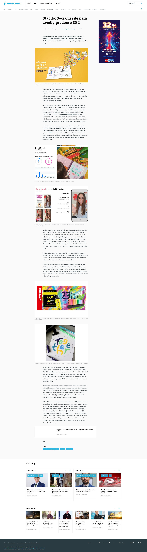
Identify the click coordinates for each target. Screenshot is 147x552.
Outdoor (43, 9)
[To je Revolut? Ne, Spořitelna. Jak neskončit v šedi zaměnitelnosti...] (65, 522)
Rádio (36, 9)
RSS (133, 542)
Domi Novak (69, 449)
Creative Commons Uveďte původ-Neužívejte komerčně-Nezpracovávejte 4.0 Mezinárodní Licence (24, 548)
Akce (35, 3)
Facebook (92, 542)
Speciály (95, 9)
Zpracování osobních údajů (23, 542)
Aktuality (10, 9)
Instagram (51, 449)
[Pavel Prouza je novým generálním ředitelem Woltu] (98, 522)
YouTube (62, 449)
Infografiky (58, 3)
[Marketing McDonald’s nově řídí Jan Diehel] (49, 522)
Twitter (103, 542)
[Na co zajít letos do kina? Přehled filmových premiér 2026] (33, 522)
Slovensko (103, 9)
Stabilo (45, 449)
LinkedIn (113, 542)
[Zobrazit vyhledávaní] (141, 9)
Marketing (50, 9)
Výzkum (74, 9)
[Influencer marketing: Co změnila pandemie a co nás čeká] (65, 432)
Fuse (57, 449)
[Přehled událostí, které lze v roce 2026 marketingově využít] (115, 522)
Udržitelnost (87, 9)
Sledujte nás (132, 3)
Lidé (80, 9)
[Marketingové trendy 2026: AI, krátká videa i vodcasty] (82, 522)
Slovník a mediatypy (46, 3)
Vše (4, 9)
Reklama (63, 9)
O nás (5, 542)
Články (29, 3)
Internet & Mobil (23, 9)
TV (15, 9)
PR (69, 9)
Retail (56, 9)
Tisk (31, 9)
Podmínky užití (11, 542)
